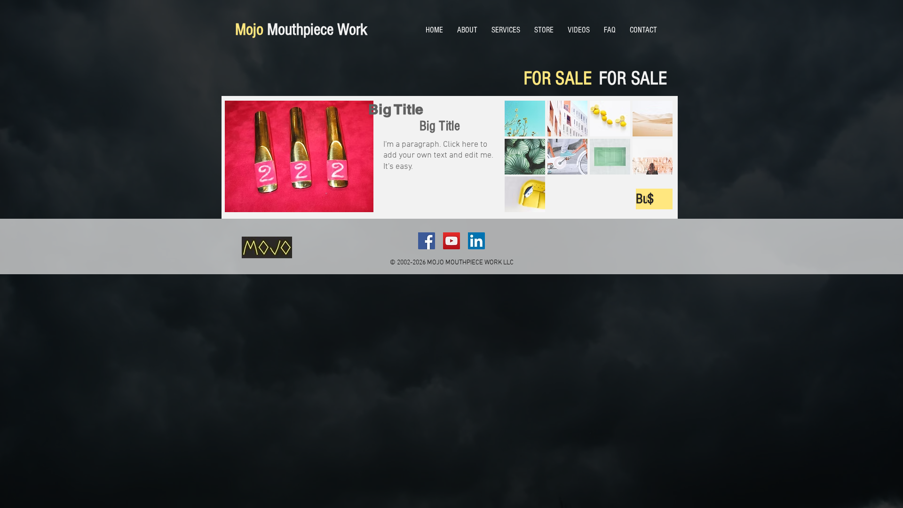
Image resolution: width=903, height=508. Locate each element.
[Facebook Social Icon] (426, 240)
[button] (525, 118)
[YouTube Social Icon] (451, 240)
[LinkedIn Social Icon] (476, 240)
